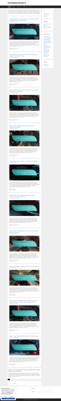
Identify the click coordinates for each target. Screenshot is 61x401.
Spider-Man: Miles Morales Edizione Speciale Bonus (24, 266)
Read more (20, 81)
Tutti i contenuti (19, 6)
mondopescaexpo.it (17, 3)
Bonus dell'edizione (13, 294)
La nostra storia (25, 6)
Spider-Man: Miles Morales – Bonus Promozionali (23, 161)
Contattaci (13, 6)
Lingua (30, 6)
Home (9, 6)
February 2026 (46, 65)
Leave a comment (12, 84)
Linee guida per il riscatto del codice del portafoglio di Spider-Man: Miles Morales (24, 19)
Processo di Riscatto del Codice (14, 48)
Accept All (8, 398)
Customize (5, 396)
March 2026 (46, 64)
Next (15, 383)
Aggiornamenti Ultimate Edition (14, 224)
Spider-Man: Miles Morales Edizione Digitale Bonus (24, 336)
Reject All (11, 396)
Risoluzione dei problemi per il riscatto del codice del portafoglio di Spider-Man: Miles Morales (23, 301)
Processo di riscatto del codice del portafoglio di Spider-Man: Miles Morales (23, 55)
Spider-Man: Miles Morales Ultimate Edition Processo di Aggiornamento (21, 196)
